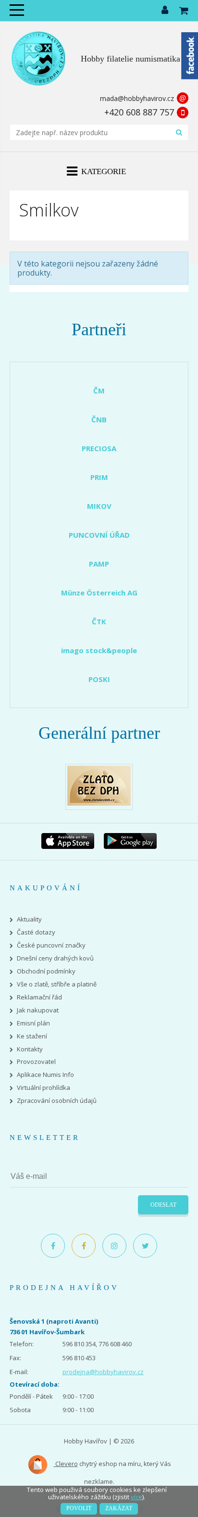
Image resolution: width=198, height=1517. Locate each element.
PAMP (99, 564)
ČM (99, 390)
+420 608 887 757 (139, 112)
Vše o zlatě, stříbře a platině (57, 984)
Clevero (66, 1463)
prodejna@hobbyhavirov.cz (103, 1371)
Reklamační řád (39, 997)
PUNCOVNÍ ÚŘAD (99, 535)
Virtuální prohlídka (43, 1087)
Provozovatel (36, 1061)
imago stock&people (99, 650)
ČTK (99, 621)
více (136, 1496)
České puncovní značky (51, 945)
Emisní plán (33, 1023)
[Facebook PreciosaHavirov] (53, 1246)
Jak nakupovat (38, 1010)
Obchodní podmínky (46, 971)
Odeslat (163, 1204)
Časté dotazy (36, 932)
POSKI (99, 679)
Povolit (78, 1508)
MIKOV (99, 506)
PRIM (99, 477)
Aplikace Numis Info (45, 1074)
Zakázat (118, 1508)
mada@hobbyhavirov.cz (137, 98)
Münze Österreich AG (99, 592)
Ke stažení (32, 1036)
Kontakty (30, 1049)
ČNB (99, 419)
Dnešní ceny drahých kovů (55, 958)
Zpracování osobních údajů (57, 1100)
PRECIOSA (99, 448)
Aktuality (29, 919)
